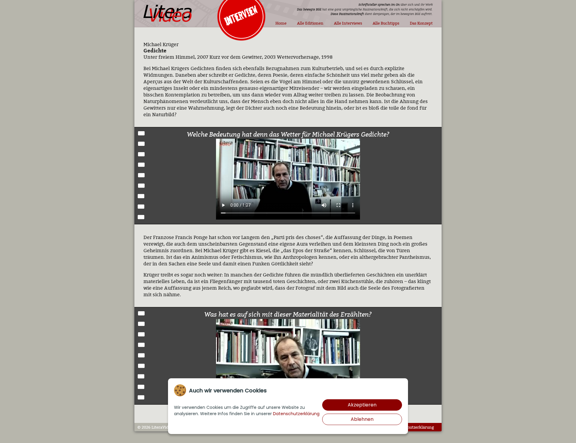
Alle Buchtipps (386, 23)
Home (280, 23)
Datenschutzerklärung (413, 427)
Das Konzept (421, 23)
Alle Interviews (348, 23)
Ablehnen (362, 419)
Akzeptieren (362, 404)
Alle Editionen (310, 23)
